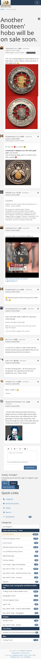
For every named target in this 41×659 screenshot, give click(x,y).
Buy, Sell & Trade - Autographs (20, 613)
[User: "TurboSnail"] (1, 47)
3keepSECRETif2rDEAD (13, 402)
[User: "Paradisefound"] (1, 136)
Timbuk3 (8, 382)
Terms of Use (25, 653)
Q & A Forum (20, 543)
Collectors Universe (26, 650)
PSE (34, 655)
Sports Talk (20, 604)
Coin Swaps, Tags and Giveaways (20, 564)
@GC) (7, 214)
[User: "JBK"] (1, 338)
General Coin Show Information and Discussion (20, 632)
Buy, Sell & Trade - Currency (20, 577)
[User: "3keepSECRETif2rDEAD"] (1, 401)
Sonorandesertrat (11, 309)
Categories (9, 499)
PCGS (26, 655)
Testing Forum (20, 640)
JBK (6, 339)
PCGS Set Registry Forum (20, 539)
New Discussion (8, 487)
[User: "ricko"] (1, 359)
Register (13, 483)
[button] (39, 19)
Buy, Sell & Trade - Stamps (20, 625)
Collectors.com (15, 657)
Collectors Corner (17, 655)
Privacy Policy (16, 653)
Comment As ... (30, 468)
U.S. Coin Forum (31, 52)
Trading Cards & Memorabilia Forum (20, 591)
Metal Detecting (20, 556)
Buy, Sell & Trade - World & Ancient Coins (20, 573)
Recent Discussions (12, 504)
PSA (30, 655)
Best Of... (8, 512)
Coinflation (27, 657)
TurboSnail (9, 48)
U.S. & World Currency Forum (20, 551)
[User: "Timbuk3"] (1, 381)
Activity (8, 508)
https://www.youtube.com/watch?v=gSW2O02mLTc (16, 280)
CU (22, 657)
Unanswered (18, 517)
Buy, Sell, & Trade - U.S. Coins (20, 569)
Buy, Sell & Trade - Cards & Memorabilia (20, 609)
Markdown (17, 462)
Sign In (5, 483)
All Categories (7, 527)
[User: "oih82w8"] (1, 192)
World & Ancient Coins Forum (20, 547)
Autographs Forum (20, 596)
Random (20, 582)
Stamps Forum (20, 621)
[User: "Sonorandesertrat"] (1, 308)
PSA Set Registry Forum (20, 600)
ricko (7, 361)
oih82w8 (8, 193)
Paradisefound (10, 137)
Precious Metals (20, 560)
